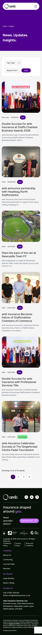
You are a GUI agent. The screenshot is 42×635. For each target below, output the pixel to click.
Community (8, 559)
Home (5, 26)
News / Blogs (8, 583)
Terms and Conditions (29, 544)
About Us (7, 555)
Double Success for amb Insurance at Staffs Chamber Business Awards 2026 (20, 127)
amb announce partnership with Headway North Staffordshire (18, 192)
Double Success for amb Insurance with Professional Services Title (19, 382)
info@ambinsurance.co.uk (19, 595)
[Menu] (35, 6)
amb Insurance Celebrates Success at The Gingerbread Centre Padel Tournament (19, 447)
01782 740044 (13, 593)
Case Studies (8, 578)
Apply (26, 70)
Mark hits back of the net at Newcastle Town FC (19, 254)
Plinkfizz (13, 630)
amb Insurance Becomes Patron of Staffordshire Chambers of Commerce (17, 318)
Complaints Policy (7, 544)
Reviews (6, 568)
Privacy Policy (18, 544)
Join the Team (9, 564)
